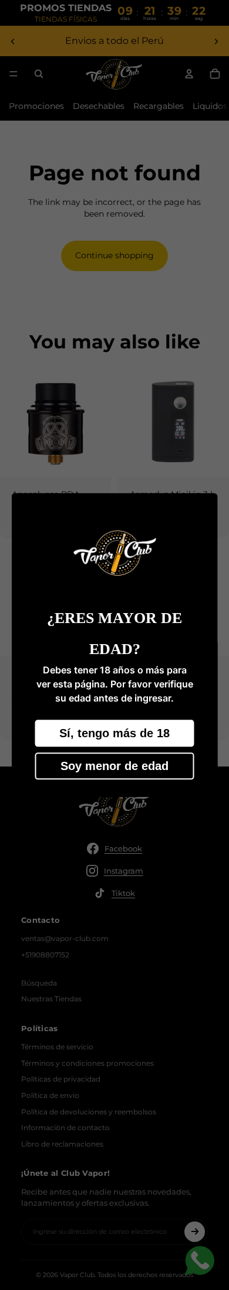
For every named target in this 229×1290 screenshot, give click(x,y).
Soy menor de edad (114, 765)
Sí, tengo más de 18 (114, 733)
